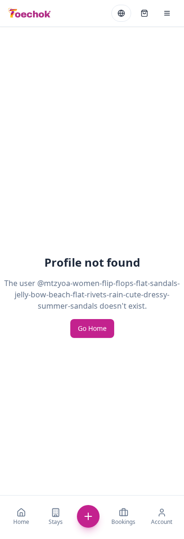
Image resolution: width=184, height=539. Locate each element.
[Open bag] (144, 13)
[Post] (88, 516)
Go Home (92, 328)
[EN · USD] (121, 13)
